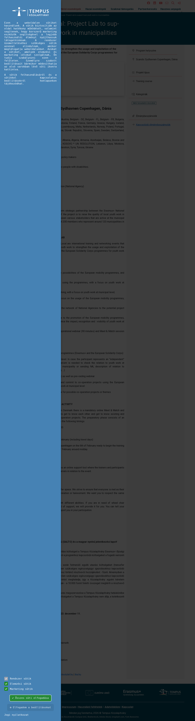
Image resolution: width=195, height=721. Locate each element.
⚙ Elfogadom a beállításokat (30, 707)
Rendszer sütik (20, 678)
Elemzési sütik (20, 683)
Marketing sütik (21, 689)
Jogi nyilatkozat (16, 714)
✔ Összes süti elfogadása (30, 697)
